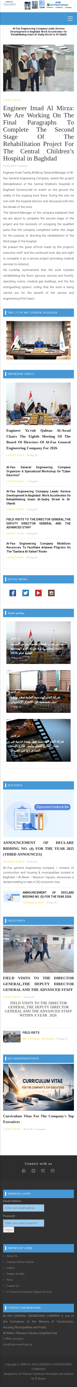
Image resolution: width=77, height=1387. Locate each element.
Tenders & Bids (15, 1273)
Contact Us (12, 1285)
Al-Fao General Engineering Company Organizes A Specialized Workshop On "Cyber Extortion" (38, 471)
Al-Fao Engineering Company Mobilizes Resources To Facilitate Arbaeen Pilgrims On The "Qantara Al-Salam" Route (38, 547)
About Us (11, 1256)
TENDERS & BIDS (13, 861)
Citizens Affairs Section (20, 1261)
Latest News (12, 100)
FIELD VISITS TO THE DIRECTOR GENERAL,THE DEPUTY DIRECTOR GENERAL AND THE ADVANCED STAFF (38, 523)
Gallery (10, 1267)
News (9, 1279)
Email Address (12, 1201)
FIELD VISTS (31, 1032)
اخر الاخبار (15, 638)
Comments (22, 166)
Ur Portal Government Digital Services (29, 1291)
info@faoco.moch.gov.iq (17, 1344)
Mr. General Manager (38, 1039)
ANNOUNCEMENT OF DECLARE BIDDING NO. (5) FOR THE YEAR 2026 (48, 894)
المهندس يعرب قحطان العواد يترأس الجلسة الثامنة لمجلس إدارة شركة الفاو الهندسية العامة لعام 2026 (38, 648)
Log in (9, 1229)
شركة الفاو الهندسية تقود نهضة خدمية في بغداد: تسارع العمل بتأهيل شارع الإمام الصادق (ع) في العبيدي (37, 746)
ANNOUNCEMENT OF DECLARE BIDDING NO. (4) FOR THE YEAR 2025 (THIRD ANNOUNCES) (38, 848)
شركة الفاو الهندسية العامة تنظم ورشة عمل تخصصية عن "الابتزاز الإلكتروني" (35, 699)
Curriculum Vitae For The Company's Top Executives (38, 1119)
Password (9, 1215)
